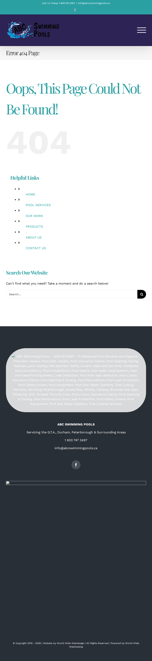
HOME (30, 194)
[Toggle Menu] (142, 30)
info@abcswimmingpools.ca (94, 3)
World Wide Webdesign (70, 643)
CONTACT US (36, 248)
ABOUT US (34, 237)
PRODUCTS (34, 226)
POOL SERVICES (38, 205)
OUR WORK (34, 216)
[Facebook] (76, 464)
